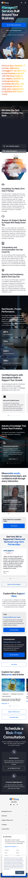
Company (4, 824)
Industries (4, 815)
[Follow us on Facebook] (17, 804)
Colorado (7, 850)
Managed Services (7, 811)
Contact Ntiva (5, 829)
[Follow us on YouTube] (10, 804)
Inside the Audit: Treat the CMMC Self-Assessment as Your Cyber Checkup (11, 700)
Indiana (17, 852)
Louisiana (18, 855)
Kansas (6, 855)
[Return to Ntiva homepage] (14, 799)
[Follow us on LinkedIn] (14, 804)
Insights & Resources (7, 820)
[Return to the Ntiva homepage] (4, 3)
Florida (17, 850)
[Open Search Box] (21, 2)
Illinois (6, 852)
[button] (8, 415)
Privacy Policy (6, 869)
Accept (19, 872)
